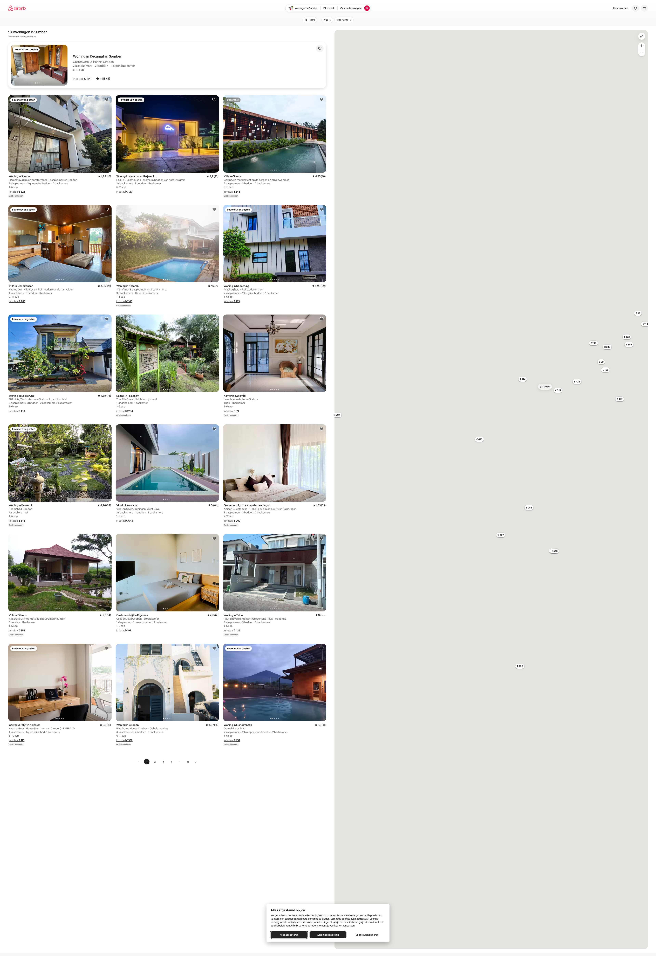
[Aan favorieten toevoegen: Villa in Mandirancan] (107, 209)
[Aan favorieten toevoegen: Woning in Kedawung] (321, 209)
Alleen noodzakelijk (328, 934)
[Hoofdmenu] (644, 8)
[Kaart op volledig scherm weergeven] (641, 36)
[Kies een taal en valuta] (635, 8)
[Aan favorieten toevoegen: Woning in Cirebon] (214, 648)
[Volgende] (196, 761)
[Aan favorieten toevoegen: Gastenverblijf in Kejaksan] (214, 538)
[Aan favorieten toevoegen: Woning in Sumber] (107, 99)
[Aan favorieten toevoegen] (320, 48)
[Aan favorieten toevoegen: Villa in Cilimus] (321, 99)
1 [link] (146, 761)
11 (188, 761)
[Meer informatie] (35, 37)
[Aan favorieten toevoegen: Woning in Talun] (321, 538)
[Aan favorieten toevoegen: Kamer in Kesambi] (321, 319)
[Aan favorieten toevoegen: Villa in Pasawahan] (214, 428)
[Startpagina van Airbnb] (17, 8)
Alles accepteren (289, 934)
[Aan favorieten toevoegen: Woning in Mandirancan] (321, 648)
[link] (139, 761)
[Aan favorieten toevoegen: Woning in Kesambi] (214, 209)
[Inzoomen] (641, 45)
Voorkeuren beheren (367, 934)
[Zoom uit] (641, 52)
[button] (82, 79)
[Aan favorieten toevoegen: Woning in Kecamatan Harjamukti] (214, 99)
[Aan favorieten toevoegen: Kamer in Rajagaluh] (214, 319)
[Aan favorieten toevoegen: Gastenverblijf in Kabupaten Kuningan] (321, 428)
